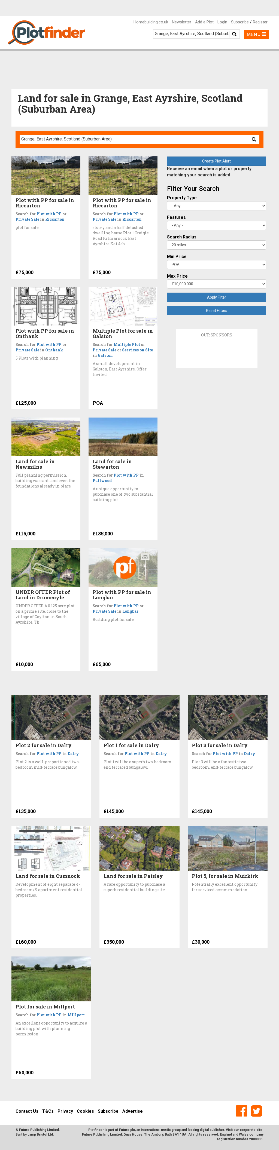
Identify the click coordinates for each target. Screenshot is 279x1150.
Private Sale (27, 219)
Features (176, 217)
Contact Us (27, 1111)
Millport (76, 1014)
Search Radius (181, 237)
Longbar (130, 611)
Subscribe (240, 22)
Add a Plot (204, 22)
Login (222, 22)
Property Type (182, 197)
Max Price (177, 276)
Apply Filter (216, 297)
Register (260, 22)
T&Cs (48, 1111)
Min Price (177, 256)
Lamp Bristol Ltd (40, 1134)
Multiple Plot (127, 344)
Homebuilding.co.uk (151, 22)
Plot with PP (49, 213)
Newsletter (181, 22)
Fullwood (102, 480)
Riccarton (55, 219)
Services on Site (137, 349)
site (259, 1130)
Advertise (132, 1111)
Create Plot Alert (216, 161)
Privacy (65, 1111)
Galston (105, 355)
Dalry (73, 753)
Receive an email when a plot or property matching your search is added (209, 171)
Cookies (85, 1111)
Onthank (54, 349)
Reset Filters (216, 310)
